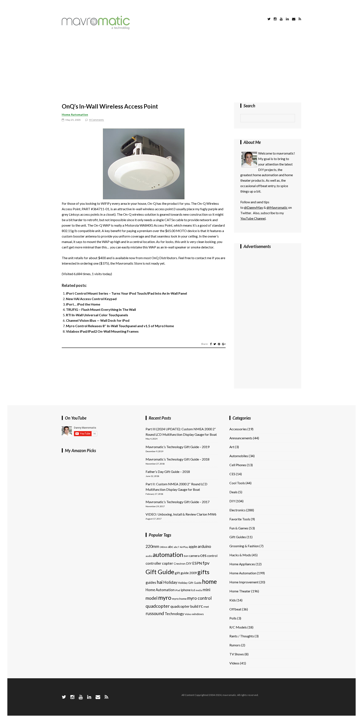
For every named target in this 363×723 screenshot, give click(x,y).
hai (160, 582)
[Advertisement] (181, 66)
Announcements (241, 438)
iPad (177, 590)
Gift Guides (237, 537)
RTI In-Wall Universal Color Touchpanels (97, 315)
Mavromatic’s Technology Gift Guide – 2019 (177, 447)
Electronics (237, 510)
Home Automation (75, 114)
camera (194, 556)
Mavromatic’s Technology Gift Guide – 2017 (177, 502)
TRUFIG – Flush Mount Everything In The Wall (101, 309)
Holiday (170, 582)
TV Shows (236, 654)
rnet (206, 606)
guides (151, 582)
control (212, 556)
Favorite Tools (239, 519)
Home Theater (240, 591)
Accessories (238, 429)
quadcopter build (184, 606)
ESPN (197, 563)
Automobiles (238, 456)
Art (231, 447)
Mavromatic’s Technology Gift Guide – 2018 (177, 459)
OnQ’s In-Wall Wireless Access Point (110, 106)
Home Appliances (242, 564)
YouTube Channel (253, 218)
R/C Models (238, 627)
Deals (233, 492)
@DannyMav (253, 207)
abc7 (176, 546)
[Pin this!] (219, 344)
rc (201, 606)
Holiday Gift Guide (189, 582)
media (199, 590)
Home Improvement (244, 582)
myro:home (179, 598)
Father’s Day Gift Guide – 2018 (168, 472)
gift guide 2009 (186, 573)
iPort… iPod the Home (83, 304)
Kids (232, 600)
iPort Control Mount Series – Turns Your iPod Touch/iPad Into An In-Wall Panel (126, 293)
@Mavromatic (277, 207)
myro (164, 597)
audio (149, 556)
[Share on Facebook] (211, 344)
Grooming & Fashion (244, 546)
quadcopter (158, 606)
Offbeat (235, 609)
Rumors (235, 645)
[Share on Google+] (224, 344)
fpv (206, 563)
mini (206, 589)
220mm (152, 546)
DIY (189, 563)
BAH (186, 556)
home (209, 581)
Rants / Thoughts (241, 636)
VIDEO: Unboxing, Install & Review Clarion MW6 (181, 514)
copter (167, 563)
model (152, 598)
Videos (234, 663)
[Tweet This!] (214, 344)
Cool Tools (237, 483)
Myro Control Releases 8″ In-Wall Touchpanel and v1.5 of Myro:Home (120, 326)
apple (193, 546)
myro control (199, 598)
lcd (193, 590)
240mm (163, 547)
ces (203, 555)
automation (168, 554)
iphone (186, 590)
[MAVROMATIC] (96, 28)
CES (232, 474)
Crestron (179, 563)
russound (155, 613)
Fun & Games (238, 528)
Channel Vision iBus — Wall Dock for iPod (97, 320)
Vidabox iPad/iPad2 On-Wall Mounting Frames (102, 331)
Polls (233, 618)
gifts (203, 571)
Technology (174, 613)
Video (188, 614)
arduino (204, 546)
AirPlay (184, 546)
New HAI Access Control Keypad (91, 299)
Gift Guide (160, 571)
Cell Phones (237, 465)
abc (170, 546)
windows (198, 614)
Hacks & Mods (240, 555)
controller (153, 563)
